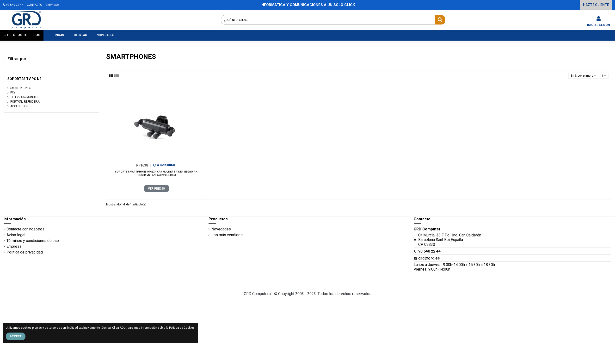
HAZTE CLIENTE (596, 5)
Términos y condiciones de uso (32, 240)
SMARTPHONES (20, 88)
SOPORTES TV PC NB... (25, 79)
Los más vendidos (227, 235)
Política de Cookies (182, 327)
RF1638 (143, 165)
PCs (13, 92)
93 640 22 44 (14, 4)
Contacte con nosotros (25, 229)
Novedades (221, 229)
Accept (16, 336)
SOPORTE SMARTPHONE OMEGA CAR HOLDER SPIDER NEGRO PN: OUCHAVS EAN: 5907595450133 (156, 173)
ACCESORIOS (19, 106)
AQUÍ (123, 327)
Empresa (13, 246)
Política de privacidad (24, 252)
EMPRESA (52, 4)
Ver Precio (156, 188)
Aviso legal (15, 235)
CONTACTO (34, 4)
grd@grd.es (429, 258)
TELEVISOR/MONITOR (24, 97)
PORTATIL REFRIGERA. (25, 101)
